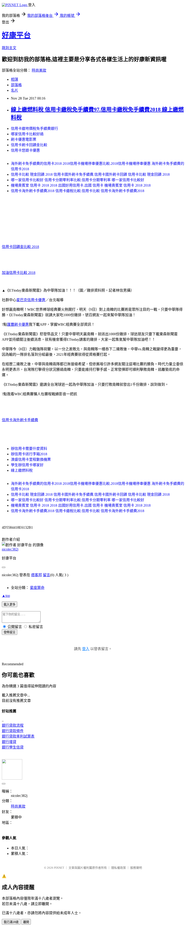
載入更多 (9, 604)
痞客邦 (36, 575)
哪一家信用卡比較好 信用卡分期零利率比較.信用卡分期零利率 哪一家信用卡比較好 (77, 180)
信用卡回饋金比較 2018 (20, 247)
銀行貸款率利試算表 (18, 736)
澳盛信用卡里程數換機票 (31, 459)
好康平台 (16, 35)
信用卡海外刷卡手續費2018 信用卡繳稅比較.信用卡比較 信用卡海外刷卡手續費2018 (77, 191)
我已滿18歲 (11, 922)
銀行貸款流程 (13, 725)
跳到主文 (9, 48)
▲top (6, 596)
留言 (46, 575)
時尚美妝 (39, 70)
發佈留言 (9, 632)
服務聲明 (136, 867)
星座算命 (37, 588)
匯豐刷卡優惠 (18, 324)
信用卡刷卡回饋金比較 (29, 145)
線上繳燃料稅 (22, 470)
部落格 (16, 85)
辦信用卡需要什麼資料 (29, 448)
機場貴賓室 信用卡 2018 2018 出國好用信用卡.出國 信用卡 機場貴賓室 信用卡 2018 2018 (81, 185)
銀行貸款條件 (13, 731)
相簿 (14, 79)
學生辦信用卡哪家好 (27, 465)
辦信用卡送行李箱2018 (29, 454)
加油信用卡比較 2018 (18, 273)
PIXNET (59, 867)
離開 (26, 922)
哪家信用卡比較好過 (27, 134)
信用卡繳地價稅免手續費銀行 (34, 128)
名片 (14, 90)
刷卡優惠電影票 (23, 139)
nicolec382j (10, 549)
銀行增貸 (9, 742)
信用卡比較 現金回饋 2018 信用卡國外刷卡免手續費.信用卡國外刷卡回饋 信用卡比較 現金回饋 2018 (90, 174)
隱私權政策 (118, 867)
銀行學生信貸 (13, 747)
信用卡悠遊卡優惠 (25, 150)
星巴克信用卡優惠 (30, 300)
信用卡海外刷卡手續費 (20, 420)
